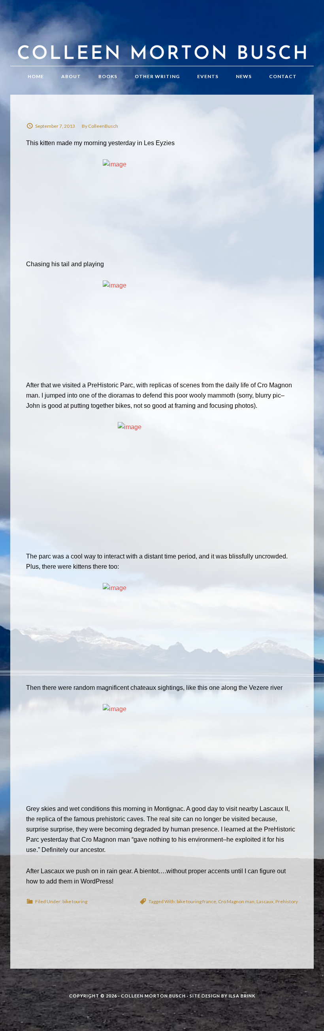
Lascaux (264, 901)
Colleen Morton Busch (162, 41)
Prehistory (286, 901)
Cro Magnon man (236, 901)
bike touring (74, 901)
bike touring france (196, 901)
